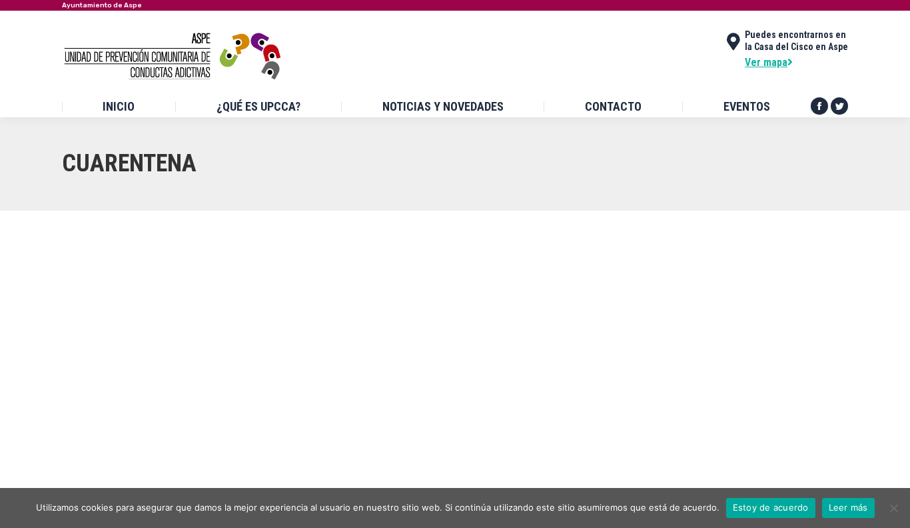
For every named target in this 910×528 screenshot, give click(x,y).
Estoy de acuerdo (771, 507)
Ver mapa (766, 62)
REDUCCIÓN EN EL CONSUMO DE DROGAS (200, 287)
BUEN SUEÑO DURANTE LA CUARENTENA (199, 383)
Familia (182, 313)
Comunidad (100, 313)
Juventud (216, 313)
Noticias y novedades (278, 409)
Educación (145, 313)
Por (273, 313)
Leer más (848, 507)
